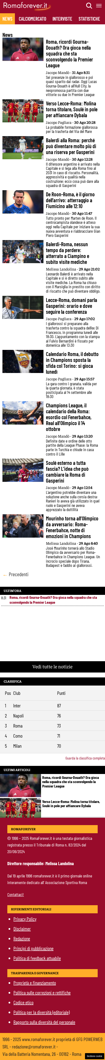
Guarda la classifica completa (85, 758)
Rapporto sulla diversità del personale (44, 1022)
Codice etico (23, 1002)
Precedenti (15, 574)
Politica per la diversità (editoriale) (41, 1012)
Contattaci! (15, 894)
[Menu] (99, 5)
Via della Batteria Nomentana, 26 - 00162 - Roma (41, 1054)
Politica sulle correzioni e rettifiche (42, 992)
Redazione (21, 938)
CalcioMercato (32, 19)
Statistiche (89, 19)
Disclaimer (22, 928)
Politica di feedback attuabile (37, 958)
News (7, 19)
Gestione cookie (94, 1056)
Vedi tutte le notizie (52, 666)
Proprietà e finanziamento (34, 983)
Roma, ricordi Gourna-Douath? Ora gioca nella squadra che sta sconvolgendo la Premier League (53, 599)
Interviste (62, 19)
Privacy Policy (24, 919)
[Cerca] (89, 5)
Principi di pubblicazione (33, 948)
